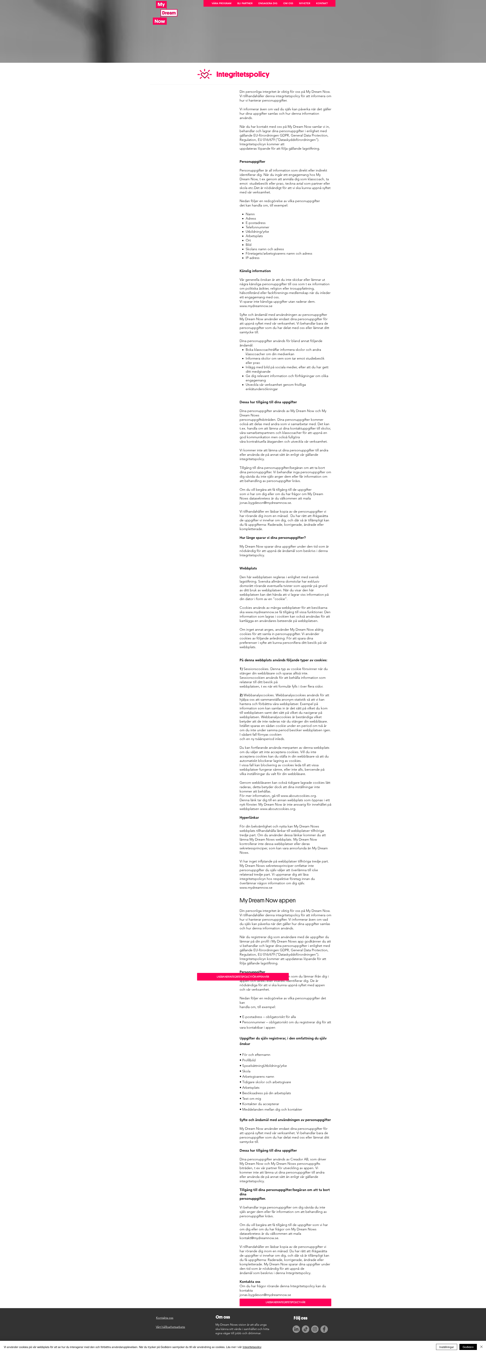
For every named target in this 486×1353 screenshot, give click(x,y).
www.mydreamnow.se (256, 306)
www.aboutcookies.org (298, 796)
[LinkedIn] (296, 1329)
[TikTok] (305, 1329)
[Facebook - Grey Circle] (324, 1329)
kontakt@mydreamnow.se (259, 1238)
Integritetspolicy (252, 1347)
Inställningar (446, 1347)
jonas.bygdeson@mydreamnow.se (265, 503)
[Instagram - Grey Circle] (315, 1329)
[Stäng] (481, 1347)
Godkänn (468, 1347)
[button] (221, 3)
